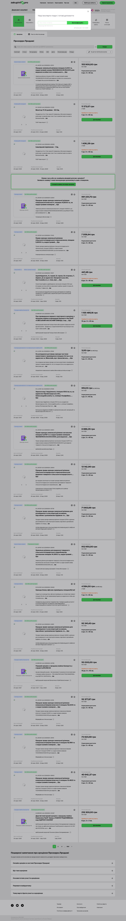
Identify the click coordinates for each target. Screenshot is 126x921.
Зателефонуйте (77, 23)
